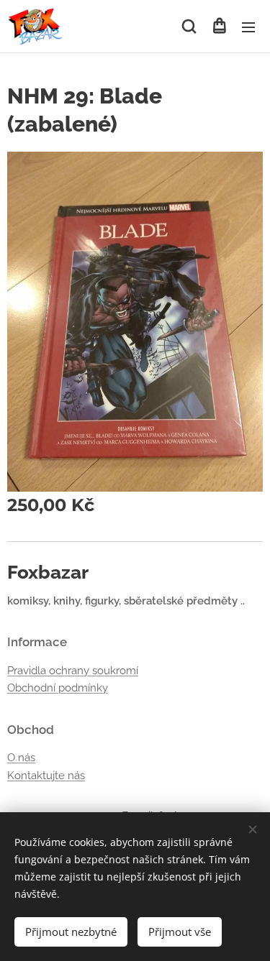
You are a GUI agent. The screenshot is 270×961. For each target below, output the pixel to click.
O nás (21, 757)
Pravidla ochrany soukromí (72, 670)
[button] (189, 27)
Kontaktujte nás (46, 775)
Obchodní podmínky (57, 687)
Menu (248, 26)
